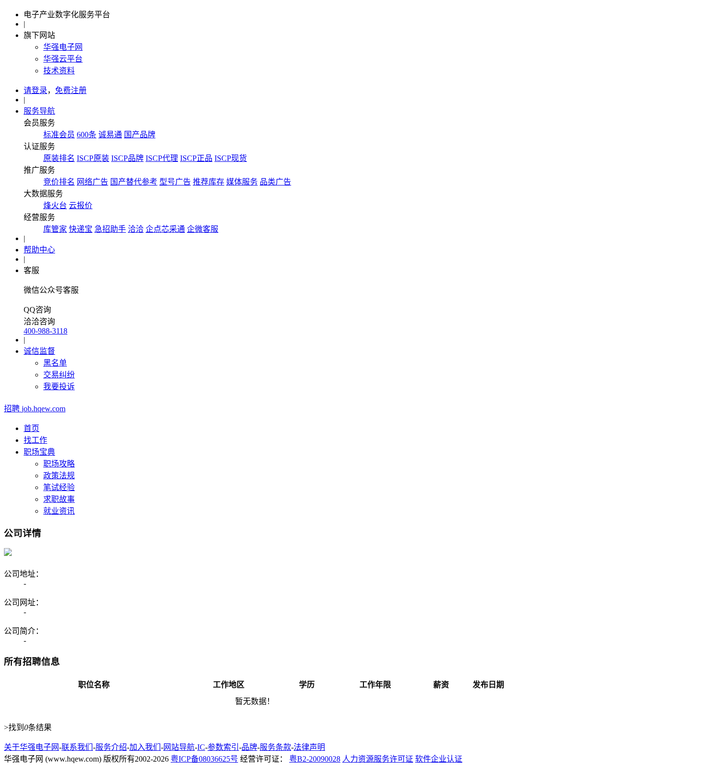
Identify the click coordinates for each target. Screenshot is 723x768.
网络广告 (92, 182)
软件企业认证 (438, 759)
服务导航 (39, 111)
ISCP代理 (162, 158)
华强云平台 (63, 59)
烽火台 (55, 205)
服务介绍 (111, 747)
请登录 (35, 90)
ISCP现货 (230, 158)
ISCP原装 (93, 158)
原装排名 (59, 158)
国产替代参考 (133, 182)
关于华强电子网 (31, 747)
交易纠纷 (59, 374)
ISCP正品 (196, 158)
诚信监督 (39, 351)
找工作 (35, 440)
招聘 (34, 408)
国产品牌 (139, 134)
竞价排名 (59, 182)
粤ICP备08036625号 (204, 759)
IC (201, 747)
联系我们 (77, 747)
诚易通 (110, 134)
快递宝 (80, 229)
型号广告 (175, 182)
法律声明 (309, 747)
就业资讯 (59, 511)
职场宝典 (39, 452)
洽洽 (136, 229)
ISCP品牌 (127, 158)
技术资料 (59, 70)
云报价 (80, 205)
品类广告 (275, 182)
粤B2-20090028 (314, 759)
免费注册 (71, 90)
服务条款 (275, 747)
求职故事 (59, 499)
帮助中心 (39, 250)
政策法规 (59, 475)
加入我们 (145, 747)
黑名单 (55, 363)
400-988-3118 (45, 331)
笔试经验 (59, 487)
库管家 (55, 229)
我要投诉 (59, 386)
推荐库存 (208, 182)
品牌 (249, 747)
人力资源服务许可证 (377, 759)
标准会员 (59, 134)
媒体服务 (242, 182)
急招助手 (110, 229)
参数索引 (223, 747)
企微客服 (202, 229)
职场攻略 (59, 464)
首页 (31, 428)
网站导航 (179, 747)
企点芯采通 (165, 229)
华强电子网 (63, 47)
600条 (86, 134)
